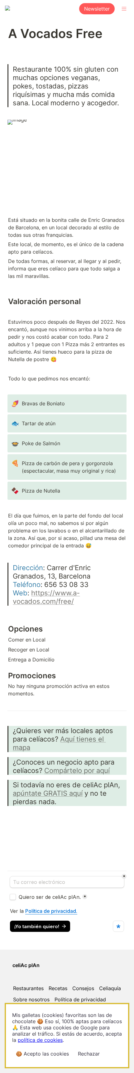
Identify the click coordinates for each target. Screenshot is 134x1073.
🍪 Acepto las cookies (42, 1054)
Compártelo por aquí (77, 770)
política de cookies (40, 1040)
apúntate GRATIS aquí (48, 793)
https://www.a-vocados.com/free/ (46, 597)
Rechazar (89, 1054)
